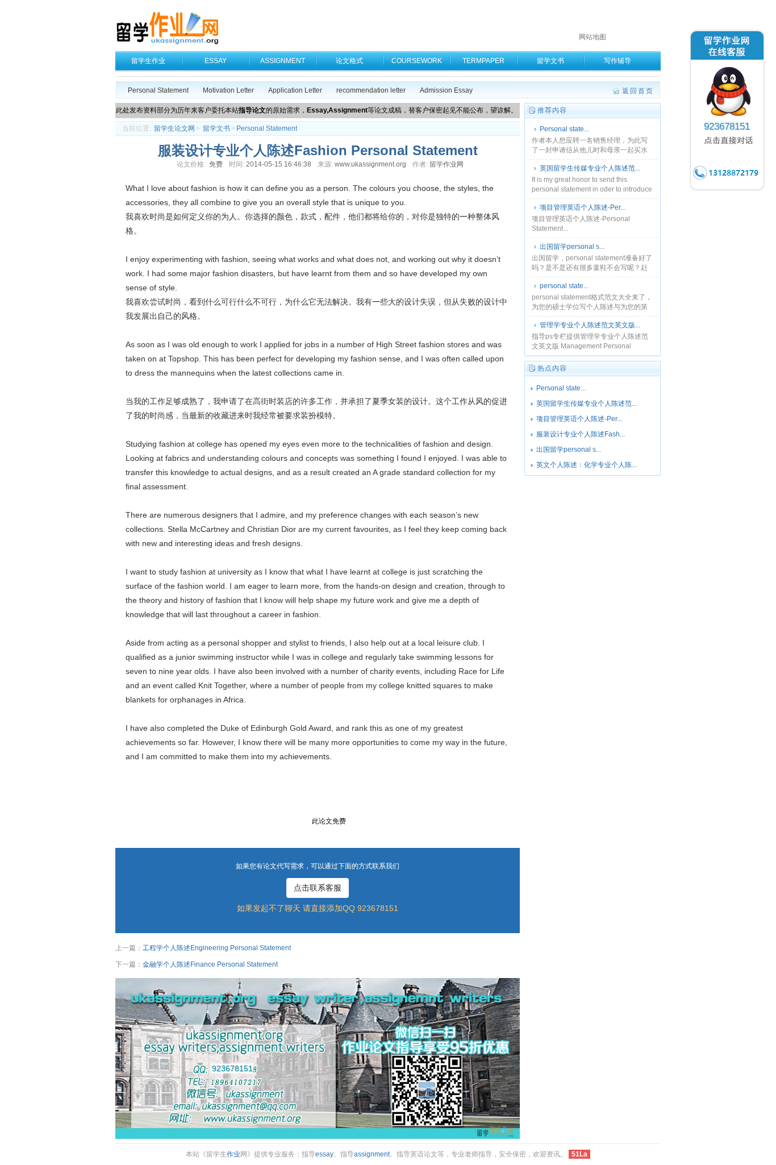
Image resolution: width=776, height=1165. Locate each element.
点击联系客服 (317, 887)
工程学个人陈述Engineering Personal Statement (217, 948)
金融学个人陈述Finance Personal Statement (210, 964)
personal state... (564, 286)
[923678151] (727, 190)
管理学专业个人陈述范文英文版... (590, 325)
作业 (233, 1154)
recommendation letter (371, 90)
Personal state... (564, 129)
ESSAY (216, 61)
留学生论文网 (174, 128)
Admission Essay (446, 90)
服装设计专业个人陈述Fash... (580, 434)
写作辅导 (617, 61)
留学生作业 (148, 61)
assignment (372, 1154)
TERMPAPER (483, 61)
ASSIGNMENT (282, 61)
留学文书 (550, 61)
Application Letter (295, 90)
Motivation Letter (228, 90)
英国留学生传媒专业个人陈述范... (590, 168)
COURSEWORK (416, 61)
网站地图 (592, 37)
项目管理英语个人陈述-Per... (582, 207)
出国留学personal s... (572, 247)
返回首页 (638, 91)
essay (324, 1154)
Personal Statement (158, 90)
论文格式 (349, 61)
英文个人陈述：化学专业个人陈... (586, 465)
